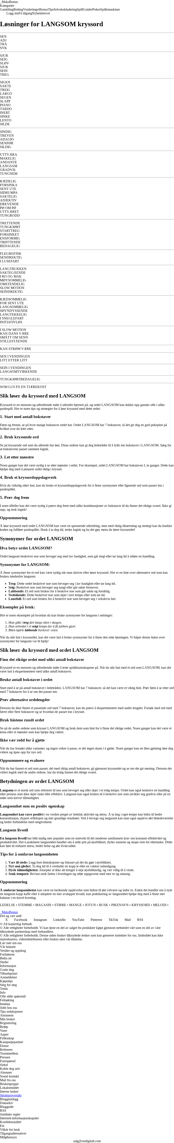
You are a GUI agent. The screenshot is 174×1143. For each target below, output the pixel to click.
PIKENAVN (120, 905)
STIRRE (60, 905)
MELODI (159, 905)
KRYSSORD (141, 905)
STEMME (25, 905)
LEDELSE (7, 905)
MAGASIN (43, 905)
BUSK (103, 905)
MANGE (75, 905)
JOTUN (90, 905)
